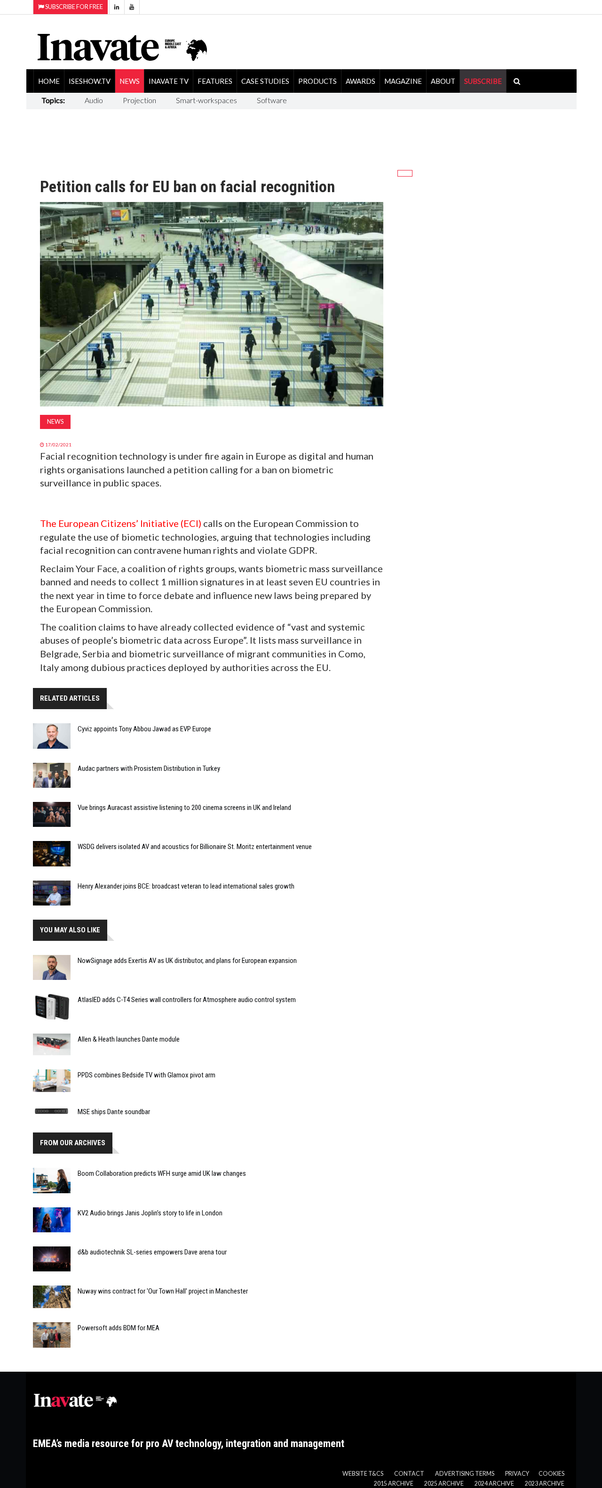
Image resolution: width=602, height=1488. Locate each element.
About (443, 81)
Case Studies (265, 81)
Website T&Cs (362, 1473)
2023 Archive (544, 1483)
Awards (360, 81)
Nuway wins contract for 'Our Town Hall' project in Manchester (163, 1291)
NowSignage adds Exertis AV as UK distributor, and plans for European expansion (187, 960)
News (129, 81)
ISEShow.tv (90, 81)
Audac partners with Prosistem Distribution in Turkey (149, 768)
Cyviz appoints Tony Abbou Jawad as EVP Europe (144, 729)
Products (317, 81)
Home (49, 81)
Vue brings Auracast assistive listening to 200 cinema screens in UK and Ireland (184, 807)
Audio (94, 100)
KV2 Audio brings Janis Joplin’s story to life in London (150, 1213)
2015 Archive (393, 1483)
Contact (409, 1473)
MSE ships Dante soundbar (114, 1112)
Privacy (517, 1473)
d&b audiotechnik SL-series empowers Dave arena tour (152, 1252)
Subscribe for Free (73, 6)
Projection (139, 100)
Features (215, 81)
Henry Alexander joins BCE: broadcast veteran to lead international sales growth (186, 886)
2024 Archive (494, 1483)
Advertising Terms (464, 1473)
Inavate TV (169, 81)
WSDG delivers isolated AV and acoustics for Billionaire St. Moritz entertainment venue (195, 846)
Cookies (551, 1473)
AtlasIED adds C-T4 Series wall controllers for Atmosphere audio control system (187, 999)
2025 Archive (444, 1483)
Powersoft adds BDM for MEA (118, 1328)
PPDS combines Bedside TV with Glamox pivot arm (146, 1075)
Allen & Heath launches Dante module (129, 1039)
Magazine (403, 81)
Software (272, 100)
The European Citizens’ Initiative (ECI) (121, 523)
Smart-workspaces (206, 100)
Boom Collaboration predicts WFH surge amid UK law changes (162, 1173)
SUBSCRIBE (483, 81)
